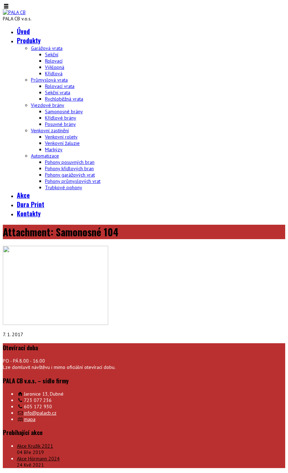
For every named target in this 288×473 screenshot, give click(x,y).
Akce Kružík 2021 (35, 446)
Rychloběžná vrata (64, 99)
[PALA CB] (14, 12)
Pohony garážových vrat (70, 175)
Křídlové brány (60, 118)
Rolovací (54, 61)
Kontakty (29, 213)
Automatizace (45, 156)
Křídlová (54, 73)
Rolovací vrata (59, 86)
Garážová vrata (47, 48)
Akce (23, 195)
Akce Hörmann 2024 (38, 458)
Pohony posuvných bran (69, 162)
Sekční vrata (57, 92)
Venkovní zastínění (50, 130)
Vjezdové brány (47, 105)
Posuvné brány (60, 124)
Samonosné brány (64, 111)
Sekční (51, 54)
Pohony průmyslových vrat (72, 181)
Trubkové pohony (63, 187)
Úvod (23, 31)
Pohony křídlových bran (69, 168)
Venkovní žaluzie (62, 143)
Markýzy (54, 149)
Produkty (29, 40)
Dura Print (30, 204)
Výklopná (54, 67)
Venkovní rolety (61, 137)
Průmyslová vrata (49, 80)
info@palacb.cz (40, 413)
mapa (29, 419)
